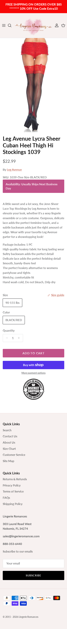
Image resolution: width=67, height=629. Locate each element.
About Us (9, 442)
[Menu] (4, 25)
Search (7, 430)
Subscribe (33, 575)
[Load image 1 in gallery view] (33, 86)
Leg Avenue (14, 169)
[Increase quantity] (20, 338)
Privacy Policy (12, 485)
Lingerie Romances (28, 616)
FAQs (6, 497)
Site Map (8, 461)
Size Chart (9, 448)
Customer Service (14, 455)
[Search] (11, 25)
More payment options (33, 373)
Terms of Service (13, 491)
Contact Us (10, 436)
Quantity (9, 330)
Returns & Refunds (15, 479)
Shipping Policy (13, 504)
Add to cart (33, 353)
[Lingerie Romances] (33, 25)
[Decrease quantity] (6, 338)
